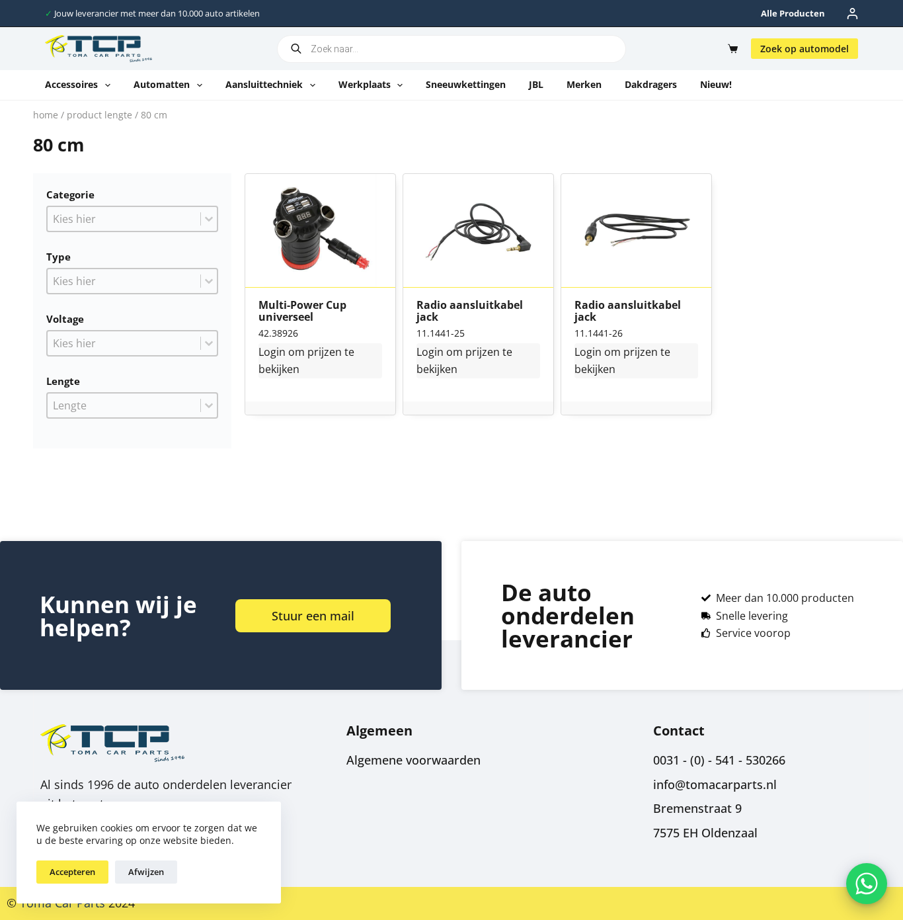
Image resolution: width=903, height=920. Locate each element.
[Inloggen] (852, 13)
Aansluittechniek (264, 84)
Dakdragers (651, 84)
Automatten (162, 84)
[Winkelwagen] (730, 49)
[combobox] (124, 219)
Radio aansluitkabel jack (469, 311)
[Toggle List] (209, 219)
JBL (536, 84)
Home (45, 114)
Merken (584, 84)
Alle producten (793, 13)
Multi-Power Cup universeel (302, 311)
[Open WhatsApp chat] (866, 883)
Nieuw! (716, 84)
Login (272, 352)
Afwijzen (146, 872)
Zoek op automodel (804, 48)
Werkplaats (364, 84)
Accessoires (71, 84)
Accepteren (72, 872)
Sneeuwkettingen (466, 84)
